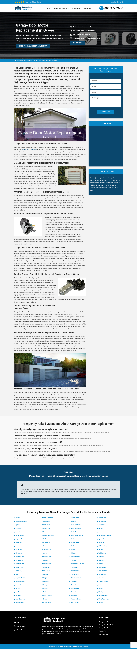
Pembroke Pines (76, 578)
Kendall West (47, 564)
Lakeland (46, 574)
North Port (74, 539)
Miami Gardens (75, 518)
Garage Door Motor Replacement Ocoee (46, 60)
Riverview (101, 525)
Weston (101, 603)
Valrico (101, 588)
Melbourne (46, 592)
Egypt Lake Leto (20, 599)
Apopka (18, 525)
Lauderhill (46, 581)
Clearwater (19, 553)
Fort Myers (46, 521)
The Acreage (102, 567)
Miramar (73, 521)
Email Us (19, 623)
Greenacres (46, 532)
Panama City (75, 574)
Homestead (46, 546)
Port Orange (102, 518)
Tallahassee (102, 553)
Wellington (102, 592)
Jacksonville (47, 550)
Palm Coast (74, 567)
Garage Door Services (60, 8)
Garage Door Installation (29, 150)
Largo (45, 578)
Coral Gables (19, 560)
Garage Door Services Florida (68, 647)
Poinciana (74, 596)
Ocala (72, 546)
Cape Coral (19, 550)
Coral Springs (20, 564)
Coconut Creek (20, 557)
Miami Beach (47, 603)
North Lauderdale (76, 528)
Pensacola (74, 581)
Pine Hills (74, 585)
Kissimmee (46, 567)
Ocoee (73, 550)
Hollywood (46, 542)
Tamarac (101, 557)
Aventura (18, 528)
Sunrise (101, 550)
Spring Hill (102, 539)
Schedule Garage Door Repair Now (33, 46)
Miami (45, 599)
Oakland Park (75, 542)
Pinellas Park (75, 588)
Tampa (101, 564)
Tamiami (101, 560)
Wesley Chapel (103, 596)
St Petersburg (103, 546)
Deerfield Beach (20, 581)
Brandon (18, 546)
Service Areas (76, 8)
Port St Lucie (102, 521)
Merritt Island (47, 596)
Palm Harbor (74, 571)
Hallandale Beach (48, 535)
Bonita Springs (20, 535)
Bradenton (19, 542)
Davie (17, 574)
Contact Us (87, 8)
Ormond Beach (75, 557)
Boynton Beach (20, 539)
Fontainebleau (20, 603)
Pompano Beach (76, 599)
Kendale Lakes (47, 557)
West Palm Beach (104, 599)
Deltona (18, 588)
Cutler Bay (19, 571)
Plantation (74, 592)
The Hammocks (103, 571)
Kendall (45, 560)
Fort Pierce (46, 525)
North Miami (74, 532)
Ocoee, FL (120, 2)
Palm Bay (74, 560)
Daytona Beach (20, 578)
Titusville (101, 578)
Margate (45, 588)
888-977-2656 (113, 8)
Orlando (73, 553)
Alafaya (18, 518)
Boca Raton (19, 532)
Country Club (19, 567)
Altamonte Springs (21, 521)
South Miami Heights (105, 535)
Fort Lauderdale (48, 518)
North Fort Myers (76, 525)
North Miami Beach (77, 535)
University (102, 585)
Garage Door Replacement (107, 628)
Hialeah (45, 539)
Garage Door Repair (105, 622)
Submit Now (106, 112)
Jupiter (45, 553)
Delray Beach (20, 585)
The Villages (102, 574)
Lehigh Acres (47, 585)
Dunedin (18, 596)
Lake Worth (46, 571)
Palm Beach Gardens (77, 564)
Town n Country (103, 581)
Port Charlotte (75, 603)
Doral (17, 592)
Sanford (101, 528)
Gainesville (46, 528)
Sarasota (101, 532)
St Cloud (101, 542)
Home (48, 8)
